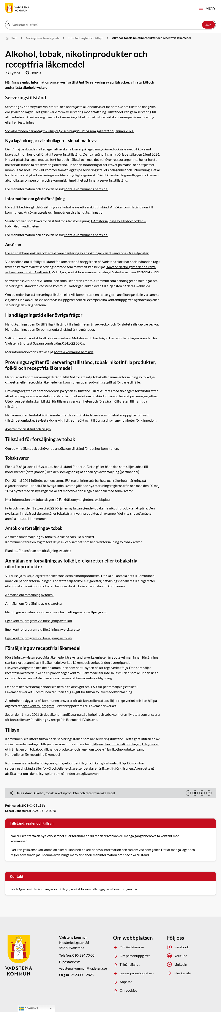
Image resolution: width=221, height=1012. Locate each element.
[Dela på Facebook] (188, 793)
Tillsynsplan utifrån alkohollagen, (116, 744)
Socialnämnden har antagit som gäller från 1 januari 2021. (69, 131)
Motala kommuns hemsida (73, 352)
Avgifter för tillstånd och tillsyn (28, 429)
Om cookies (128, 990)
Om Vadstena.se (132, 947)
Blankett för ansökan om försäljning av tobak (38, 550)
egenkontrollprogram (38, 706)
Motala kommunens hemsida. (86, 189)
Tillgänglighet (130, 964)
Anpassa (126, 982)
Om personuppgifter (135, 956)
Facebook (181, 947)
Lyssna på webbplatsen (137, 973)
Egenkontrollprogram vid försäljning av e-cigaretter (43, 629)
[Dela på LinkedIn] (202, 793)
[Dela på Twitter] (195, 793)
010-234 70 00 (83, 955)
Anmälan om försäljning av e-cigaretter (34, 603)
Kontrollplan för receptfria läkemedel (32, 754)
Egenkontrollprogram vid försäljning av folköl (38, 621)
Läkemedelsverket (58, 662)
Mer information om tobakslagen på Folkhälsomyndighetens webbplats (57, 499)
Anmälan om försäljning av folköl (29, 595)
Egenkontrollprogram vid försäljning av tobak (38, 638)
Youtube (180, 956)
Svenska (31, 1008)
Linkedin (180, 964)
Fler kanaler (183, 973)
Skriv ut (35, 73)
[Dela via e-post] (209, 793)
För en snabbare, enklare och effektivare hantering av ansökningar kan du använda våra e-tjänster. (77, 253)
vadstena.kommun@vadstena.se (83, 968)
